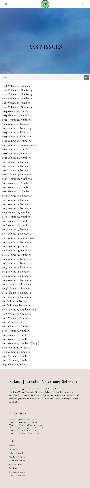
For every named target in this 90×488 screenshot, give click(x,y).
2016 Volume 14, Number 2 (16, 250)
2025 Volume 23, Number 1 (17, 102)
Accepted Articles (17, 475)
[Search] (86, 77)
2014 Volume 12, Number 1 (16, 280)
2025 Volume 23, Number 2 (17, 98)
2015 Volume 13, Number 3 (16, 259)
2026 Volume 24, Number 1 (17, 86)
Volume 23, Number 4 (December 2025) (25, 425)
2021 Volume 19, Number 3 (16, 166)
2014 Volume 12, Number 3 (16, 271)
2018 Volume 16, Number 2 (17, 221)
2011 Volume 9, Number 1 (16, 305)
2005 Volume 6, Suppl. (14, 322)
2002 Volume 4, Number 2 (16, 339)
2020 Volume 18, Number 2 (17, 187)
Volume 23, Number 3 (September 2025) (26, 427)
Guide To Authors (17, 457)
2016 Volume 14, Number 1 (16, 254)
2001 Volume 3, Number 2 (16, 347)
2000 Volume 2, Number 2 (16, 356)
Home (12, 445)
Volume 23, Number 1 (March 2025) (24, 433)
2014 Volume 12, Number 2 (16, 276)
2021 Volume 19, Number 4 (16, 162)
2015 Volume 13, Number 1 (16, 267)
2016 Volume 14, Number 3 (16, 246)
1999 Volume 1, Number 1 (16, 364)
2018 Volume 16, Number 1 (16, 225)
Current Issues (15, 464)
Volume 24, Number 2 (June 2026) (23, 419)
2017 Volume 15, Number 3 (16, 229)
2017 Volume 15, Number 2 (16, 233)
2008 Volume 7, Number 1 (16, 318)
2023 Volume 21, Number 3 (16, 128)
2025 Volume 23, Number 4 (17, 90)
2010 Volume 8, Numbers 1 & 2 (19, 309)
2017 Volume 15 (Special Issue (18, 238)
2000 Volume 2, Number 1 (16, 360)
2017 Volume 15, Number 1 (16, 242)
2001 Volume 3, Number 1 (16, 352)
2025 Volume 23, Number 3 (17, 94)
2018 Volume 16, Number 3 (17, 216)
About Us (13, 449)
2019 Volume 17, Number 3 (16, 200)
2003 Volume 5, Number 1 (16, 335)
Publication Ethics (17, 472)
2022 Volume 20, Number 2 (16, 153)
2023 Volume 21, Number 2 (16, 132)
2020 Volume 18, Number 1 (17, 191)
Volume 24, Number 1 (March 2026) (24, 422)
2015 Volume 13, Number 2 (16, 263)
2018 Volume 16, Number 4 (17, 212)
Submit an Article (17, 460)
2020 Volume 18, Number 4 (17, 178)
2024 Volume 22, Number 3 (16, 111)
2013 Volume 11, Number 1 (16, 288)
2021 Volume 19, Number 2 (16, 170)
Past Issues (13, 468)
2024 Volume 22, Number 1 (16, 119)
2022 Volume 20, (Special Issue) (19, 145)
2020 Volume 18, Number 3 (17, 183)
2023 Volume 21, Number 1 (16, 136)
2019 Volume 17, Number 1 (16, 208)
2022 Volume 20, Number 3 (16, 149)
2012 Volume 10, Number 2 (16, 292)
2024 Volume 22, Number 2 (16, 115)
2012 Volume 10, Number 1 (16, 297)
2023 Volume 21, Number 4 (16, 124)
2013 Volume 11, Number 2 (16, 284)
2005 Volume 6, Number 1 (16, 326)
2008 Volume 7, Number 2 (16, 314)
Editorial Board (16, 453)
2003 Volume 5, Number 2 (16, 330)
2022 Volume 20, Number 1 (16, 157)
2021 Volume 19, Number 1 (16, 174)
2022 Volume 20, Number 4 (17, 140)
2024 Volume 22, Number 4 (17, 107)
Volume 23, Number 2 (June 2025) (23, 430)
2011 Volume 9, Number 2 (16, 301)
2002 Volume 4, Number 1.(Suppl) (20, 343)
